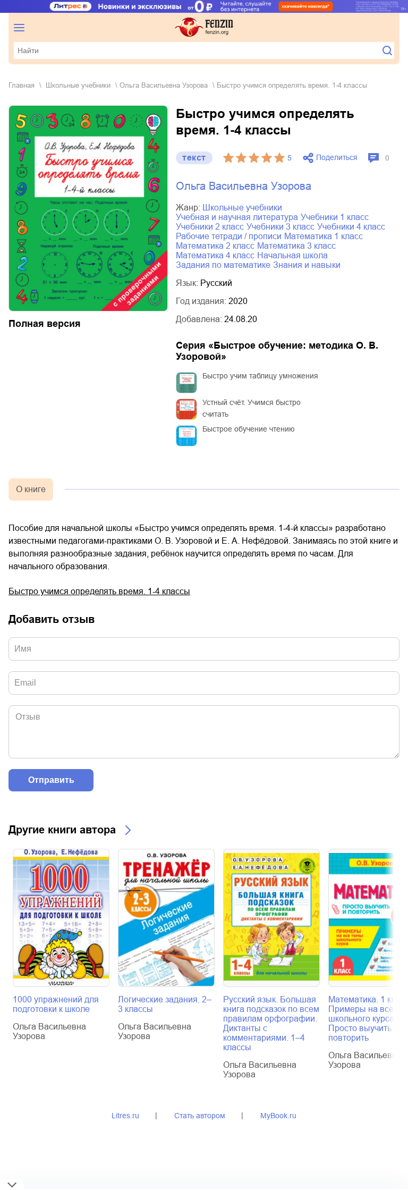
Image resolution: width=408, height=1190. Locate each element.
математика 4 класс (215, 255)
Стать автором (199, 1115)
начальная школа (292, 255)
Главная (21, 85)
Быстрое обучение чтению (248, 429)
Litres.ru (125, 1115)
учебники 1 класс (335, 217)
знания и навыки (307, 264)
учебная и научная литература (237, 217)
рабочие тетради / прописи (229, 236)
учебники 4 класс (351, 226)
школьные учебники (78, 85)
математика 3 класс (296, 245)
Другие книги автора (62, 829)
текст (194, 157)
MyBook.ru (278, 1115)
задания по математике (223, 264)
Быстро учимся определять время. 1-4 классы (99, 591)
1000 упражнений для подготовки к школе (56, 1004)
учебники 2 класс (210, 226)
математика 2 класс (215, 245)
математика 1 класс (323, 236)
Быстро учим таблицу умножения (260, 376)
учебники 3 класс (280, 226)
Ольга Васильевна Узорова (164, 85)
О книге (31, 489)
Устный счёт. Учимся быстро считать (251, 408)
